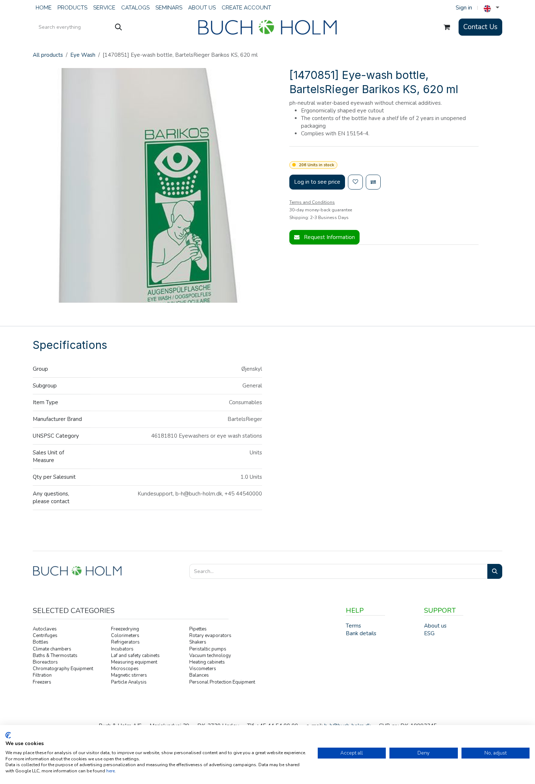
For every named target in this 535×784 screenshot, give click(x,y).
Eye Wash (82, 55)
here (110, 771)
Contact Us (480, 27)
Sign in (464, 7)
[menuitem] (44, 8)
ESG (429, 633)
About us (435, 625)
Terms (353, 625)
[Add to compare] (373, 182)
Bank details (361, 633)
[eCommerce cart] (447, 27)
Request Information (328, 237)
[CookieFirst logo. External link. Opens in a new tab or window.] (8, 735)
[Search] (118, 27)
